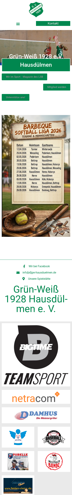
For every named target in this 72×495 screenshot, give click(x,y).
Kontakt (53, 23)
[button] (18, 24)
